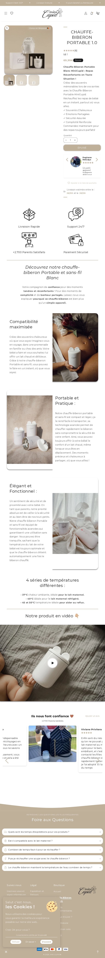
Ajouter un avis (92, 716)
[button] (6, 13)
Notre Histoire (61, 923)
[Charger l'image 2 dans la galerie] (21, 80)
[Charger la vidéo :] (52, 663)
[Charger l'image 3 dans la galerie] (34, 80)
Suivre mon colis (62, 929)
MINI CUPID (55, 955)
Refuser (16, 942)
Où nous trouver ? (63, 917)
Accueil (57, 891)
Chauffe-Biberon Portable (63, 899)
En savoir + (31, 942)
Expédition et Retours (37, 893)
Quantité (67, 135)
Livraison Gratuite (25, 3)
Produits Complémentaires (63, 909)
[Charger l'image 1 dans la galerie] (9, 80)
